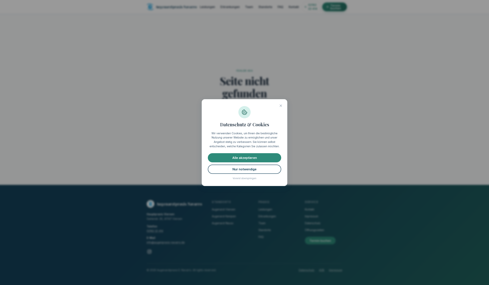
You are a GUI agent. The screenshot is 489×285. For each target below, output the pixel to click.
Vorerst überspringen (244, 178)
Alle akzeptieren (244, 158)
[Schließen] (280, 105)
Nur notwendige (244, 169)
